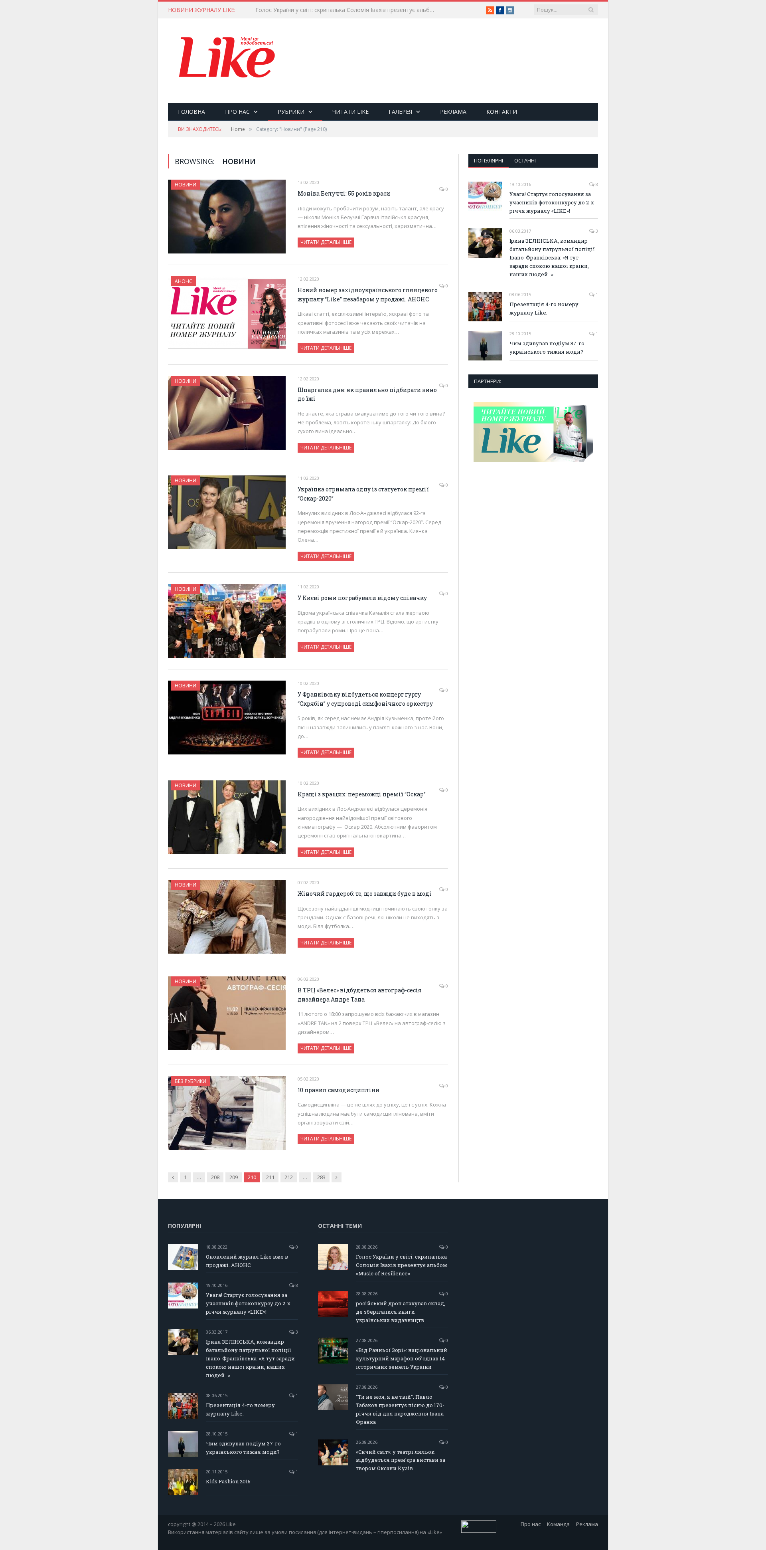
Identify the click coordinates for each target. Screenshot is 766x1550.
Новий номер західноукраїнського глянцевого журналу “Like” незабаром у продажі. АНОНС (368, 294)
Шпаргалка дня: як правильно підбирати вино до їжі (367, 394)
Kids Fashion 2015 (228, 1481)
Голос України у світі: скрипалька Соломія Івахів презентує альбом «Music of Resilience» (347, 10)
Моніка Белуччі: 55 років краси (344, 193)
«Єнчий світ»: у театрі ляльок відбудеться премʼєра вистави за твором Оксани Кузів (400, 1460)
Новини (185, 184)
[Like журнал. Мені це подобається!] (228, 59)
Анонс (183, 281)
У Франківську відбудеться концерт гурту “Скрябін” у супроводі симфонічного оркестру (365, 699)
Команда (558, 1524)
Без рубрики (190, 1081)
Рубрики (291, 111)
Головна (191, 111)
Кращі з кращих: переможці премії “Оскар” (362, 794)
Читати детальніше (325, 242)
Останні (525, 160)
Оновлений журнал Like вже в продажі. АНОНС (247, 1261)
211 (270, 1177)
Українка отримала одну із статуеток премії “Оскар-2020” (363, 493)
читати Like (350, 111)
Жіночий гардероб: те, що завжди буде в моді (365, 893)
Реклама (453, 111)
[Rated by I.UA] (478, 1530)
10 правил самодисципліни (338, 1090)
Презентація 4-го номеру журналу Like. (543, 308)
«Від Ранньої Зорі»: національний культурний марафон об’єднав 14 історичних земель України (401, 1358)
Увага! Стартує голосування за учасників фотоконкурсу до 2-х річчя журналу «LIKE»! (551, 202)
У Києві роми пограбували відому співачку (362, 598)
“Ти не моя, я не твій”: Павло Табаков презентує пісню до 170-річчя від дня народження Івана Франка (400, 1409)
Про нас (237, 111)
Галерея (400, 111)
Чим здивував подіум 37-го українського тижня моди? (546, 347)
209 (233, 1177)
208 (215, 1177)
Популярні (488, 160)
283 (321, 1177)
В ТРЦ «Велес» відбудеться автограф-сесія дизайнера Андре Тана (360, 994)
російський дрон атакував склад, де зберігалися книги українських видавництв (400, 1312)
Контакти (501, 111)
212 (288, 1177)
